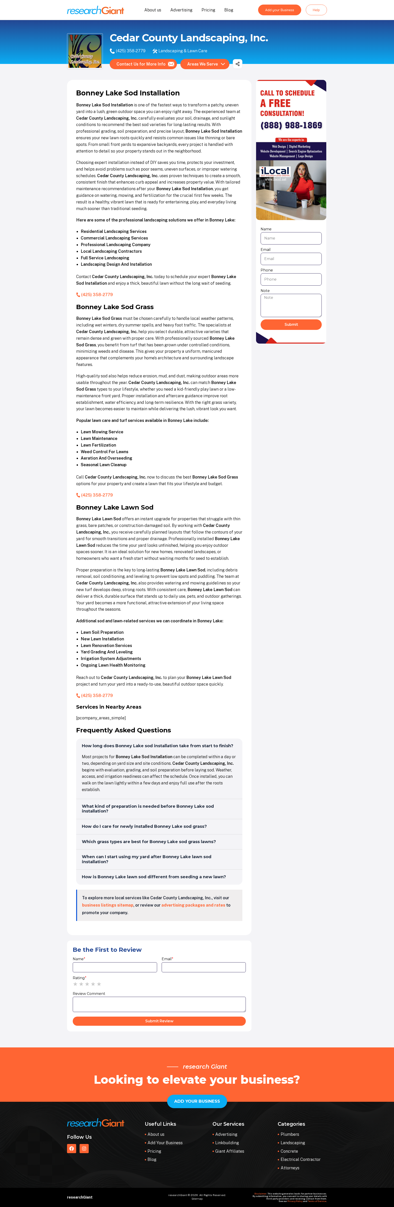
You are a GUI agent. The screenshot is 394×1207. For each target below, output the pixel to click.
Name (79, 959)
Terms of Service (317, 1201)
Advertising (181, 10)
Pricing (208, 10)
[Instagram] (84, 1148)
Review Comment (89, 993)
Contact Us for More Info (141, 64)
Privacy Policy (295, 1201)
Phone (267, 270)
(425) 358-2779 (130, 50)
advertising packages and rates (193, 905)
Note (265, 291)
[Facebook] (71, 1148)
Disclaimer (260, 1193)
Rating (79, 978)
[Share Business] (237, 64)
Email (167, 959)
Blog (228, 10)
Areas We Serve (202, 64)
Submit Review (159, 1021)
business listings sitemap (107, 905)
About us (152, 10)
